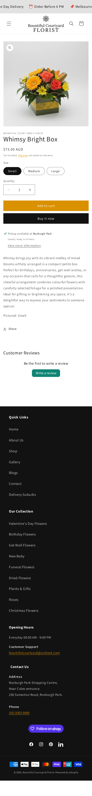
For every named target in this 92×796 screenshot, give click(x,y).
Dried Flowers (20, 578)
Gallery (14, 462)
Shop (13, 451)
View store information (24, 246)
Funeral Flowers (22, 567)
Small (12, 171)
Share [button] (12, 329)
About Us (16, 440)
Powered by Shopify (66, 772)
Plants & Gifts (20, 588)
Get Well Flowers (22, 545)
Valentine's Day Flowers (28, 523)
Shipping (22, 155)
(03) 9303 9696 (19, 713)
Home (13, 429)
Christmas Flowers (23, 610)
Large (55, 171)
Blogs (13, 472)
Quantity (9, 181)
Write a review (46, 373)
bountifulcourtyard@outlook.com (34, 653)
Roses (14, 599)
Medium (34, 171)
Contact (15, 483)
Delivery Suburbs (22, 494)
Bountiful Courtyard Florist (39, 772)
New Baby (17, 556)
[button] (9, 24)
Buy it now (46, 218)
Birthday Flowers (22, 534)
